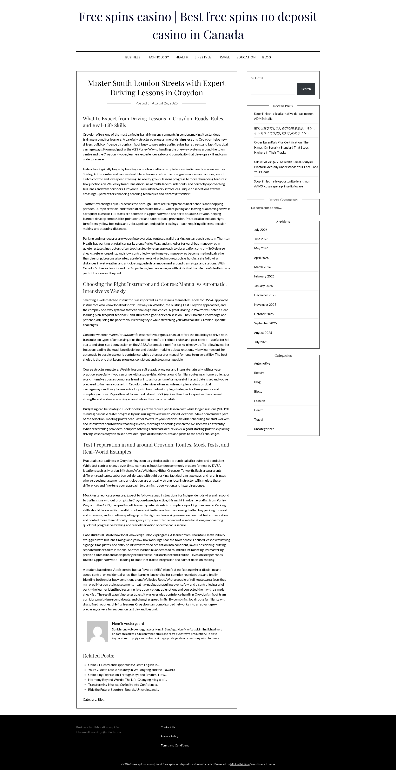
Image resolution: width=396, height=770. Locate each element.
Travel (224, 57)
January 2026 (263, 286)
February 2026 (264, 276)
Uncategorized (264, 429)
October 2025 (264, 314)
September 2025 (265, 323)
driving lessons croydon (99, 434)
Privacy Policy (169, 736)
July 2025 (261, 342)
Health (182, 57)
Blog (266, 57)
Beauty (259, 372)
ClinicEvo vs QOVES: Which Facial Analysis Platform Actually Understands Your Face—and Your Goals (286, 167)
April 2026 (261, 257)
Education (246, 57)
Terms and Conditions (175, 745)
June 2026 (261, 239)
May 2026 (261, 248)
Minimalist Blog (240, 764)
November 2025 (265, 304)
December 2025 (265, 295)
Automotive (262, 363)
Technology (158, 57)
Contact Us (168, 727)
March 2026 (262, 267)
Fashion (259, 401)
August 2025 (263, 332)
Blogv (258, 391)
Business (132, 57)
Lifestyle (203, 57)
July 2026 (261, 229)
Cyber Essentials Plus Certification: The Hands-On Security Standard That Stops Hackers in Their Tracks (281, 147)
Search (257, 78)
